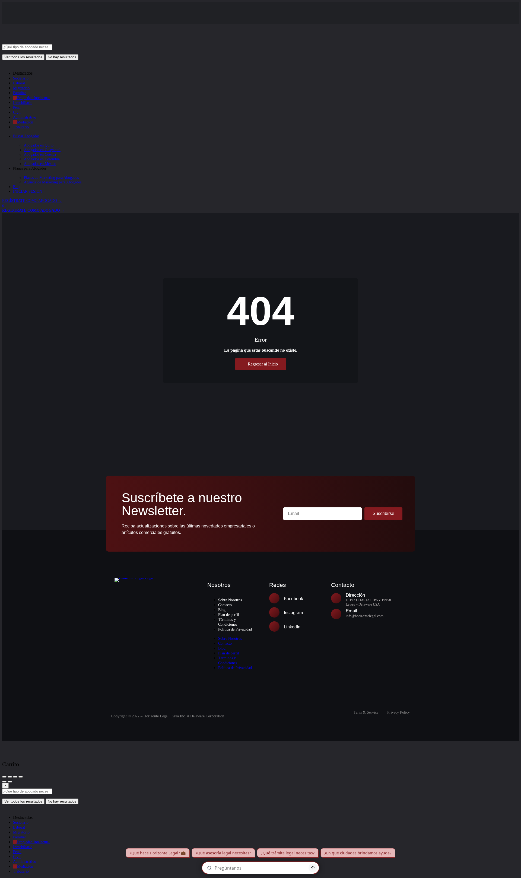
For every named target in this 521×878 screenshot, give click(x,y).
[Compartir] (10, 777)
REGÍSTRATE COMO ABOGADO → (32, 201)
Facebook (293, 598)
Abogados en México (40, 164)
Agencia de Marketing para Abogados (52, 182)
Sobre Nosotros (230, 600)
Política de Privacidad (235, 629)
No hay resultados (62, 57)
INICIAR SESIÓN (27, 191)
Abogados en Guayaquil (42, 150)
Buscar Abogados (26, 136)
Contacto (225, 605)
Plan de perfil (228, 615)
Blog (16, 187)
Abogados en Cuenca (40, 154)
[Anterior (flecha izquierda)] (4, 781)
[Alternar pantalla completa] (15, 777)
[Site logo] (43, 42)
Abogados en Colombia (42, 159)
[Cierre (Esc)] (4, 777)
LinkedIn (292, 627)
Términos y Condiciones (227, 622)
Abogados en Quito (38, 145)
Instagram (293, 612)
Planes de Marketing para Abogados (51, 178)
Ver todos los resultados (23, 57)
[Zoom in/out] (20, 777)
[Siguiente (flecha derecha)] (10, 781)
